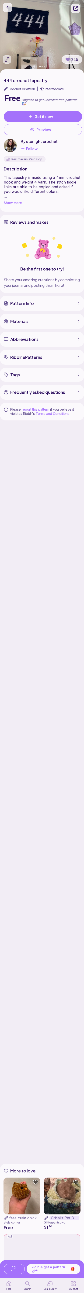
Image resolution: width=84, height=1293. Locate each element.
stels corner (12, 1222)
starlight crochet (42, 141)
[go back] (7, 7)
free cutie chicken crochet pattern (39, 1218)
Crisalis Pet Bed (64, 1218)
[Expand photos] (7, 59)
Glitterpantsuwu (54, 1222)
